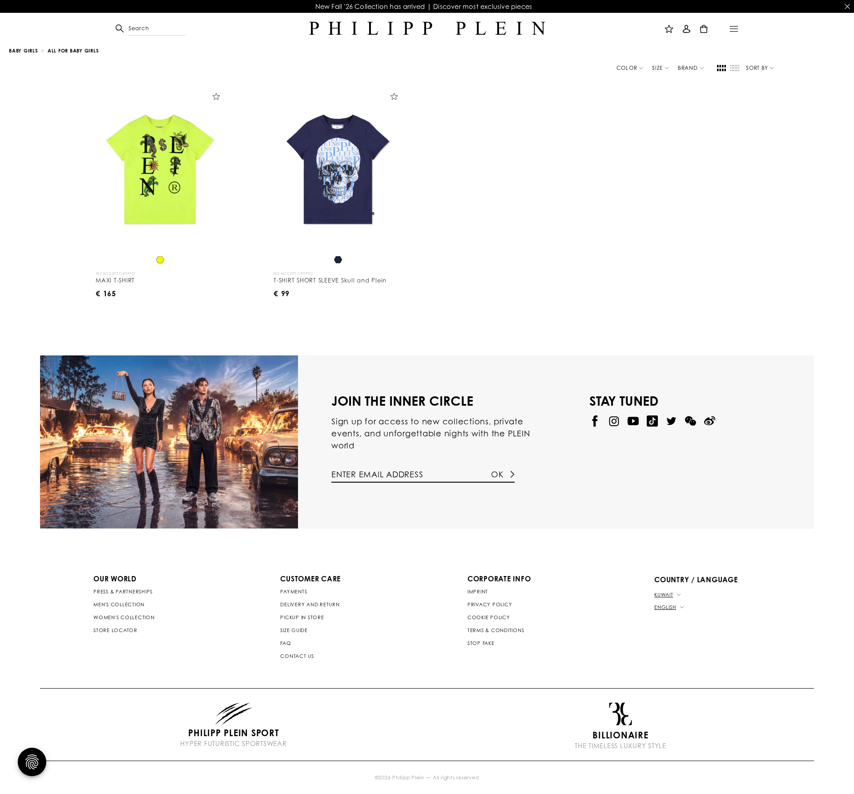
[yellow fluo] (160, 260)
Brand (688, 67)
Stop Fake (481, 643)
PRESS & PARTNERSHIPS (123, 591)
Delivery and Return (309, 604)
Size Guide (294, 630)
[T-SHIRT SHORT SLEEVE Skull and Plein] (338, 169)
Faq (285, 643)
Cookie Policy (488, 617)
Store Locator (115, 630)
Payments (293, 591)
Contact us (297, 656)
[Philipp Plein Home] (427, 28)
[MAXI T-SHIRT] (160, 169)
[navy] (338, 260)
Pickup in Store (302, 617)
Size (657, 67)
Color (626, 67)
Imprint (477, 591)
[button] (132, 28)
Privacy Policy (489, 604)
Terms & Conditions (495, 630)
